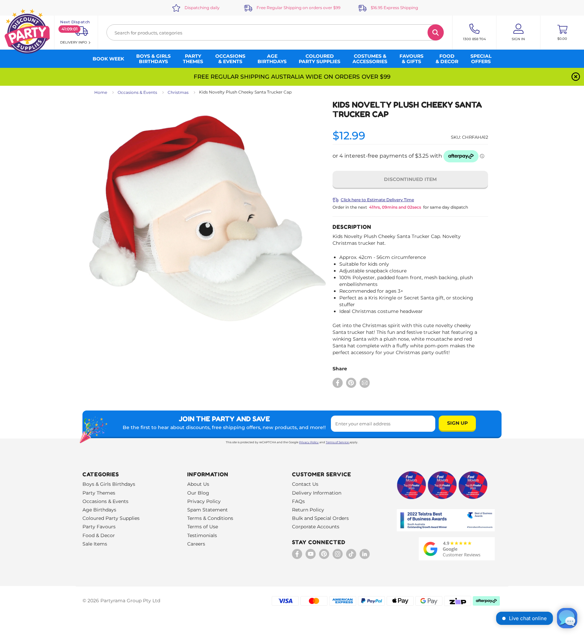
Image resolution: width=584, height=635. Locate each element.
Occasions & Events (137, 92)
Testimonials (202, 535)
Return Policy (308, 510)
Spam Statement (207, 510)
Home (100, 92)
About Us (198, 484)
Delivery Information (316, 493)
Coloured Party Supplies (111, 518)
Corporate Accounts (315, 527)
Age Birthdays (99, 510)
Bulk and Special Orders (320, 518)
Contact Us (305, 484)
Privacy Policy (309, 442)
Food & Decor (98, 535)
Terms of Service (337, 442)
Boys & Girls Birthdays (108, 484)
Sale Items (94, 544)
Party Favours (99, 527)
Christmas (178, 92)
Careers (196, 544)
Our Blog (198, 493)
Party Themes (98, 493)
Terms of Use (202, 527)
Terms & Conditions (210, 518)
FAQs (298, 501)
